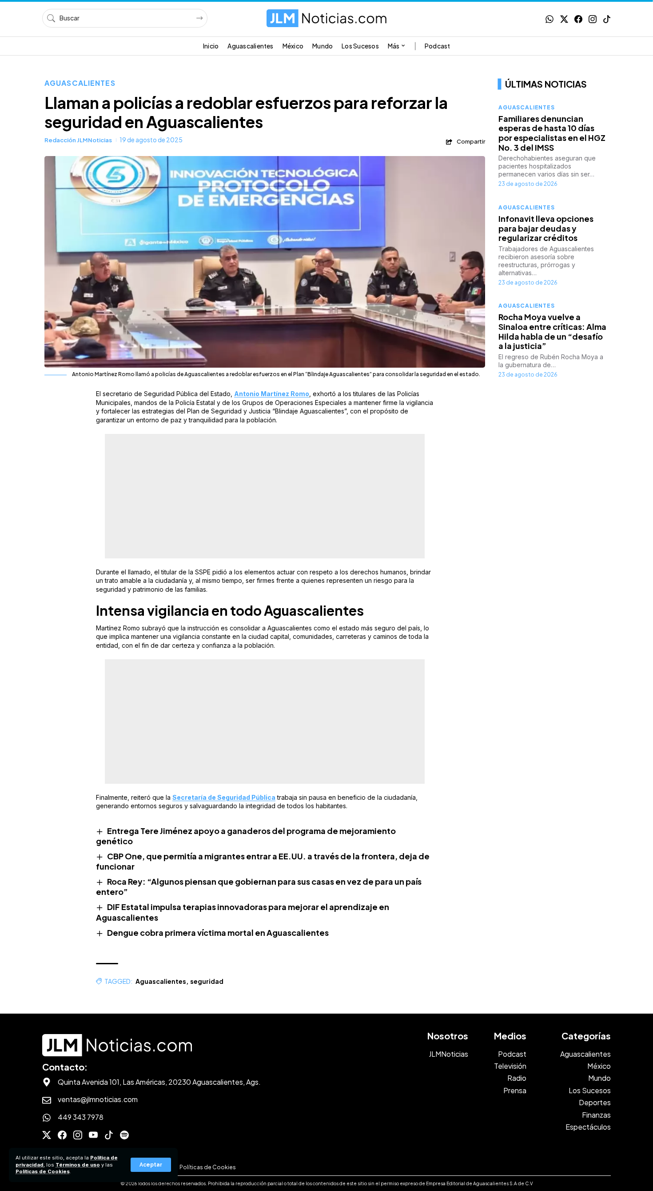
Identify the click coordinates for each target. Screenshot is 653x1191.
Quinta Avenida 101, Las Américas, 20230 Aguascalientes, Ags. (159, 1082)
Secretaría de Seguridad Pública (223, 797)
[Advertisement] (265, 496)
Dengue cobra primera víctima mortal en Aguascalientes (218, 932)
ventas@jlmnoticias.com (98, 1099)
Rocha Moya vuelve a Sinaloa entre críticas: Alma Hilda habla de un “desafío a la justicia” (552, 331)
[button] (151, 1165)
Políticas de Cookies (43, 1171)
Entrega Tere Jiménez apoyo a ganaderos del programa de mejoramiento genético (246, 836)
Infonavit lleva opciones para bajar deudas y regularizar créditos (545, 228)
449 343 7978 (81, 1117)
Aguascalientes (79, 83)
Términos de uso (78, 1165)
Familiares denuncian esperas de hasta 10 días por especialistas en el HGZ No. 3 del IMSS (551, 132)
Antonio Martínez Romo (271, 393)
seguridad (206, 981)
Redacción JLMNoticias (78, 140)
